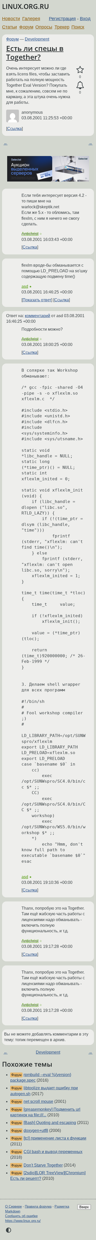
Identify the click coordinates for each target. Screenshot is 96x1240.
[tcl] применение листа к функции (55, 1138)
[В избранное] (80, 69)
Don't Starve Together (43, 1165)
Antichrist (30, 233)
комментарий (37, 316)
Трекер (62, 27)
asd (25, 286)
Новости (11, 18)
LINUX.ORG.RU (25, 6)
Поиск (77, 27)
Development (37, 39)
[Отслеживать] (80, 85)
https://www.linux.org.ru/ (23, 1221)
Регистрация (62, 18)
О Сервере (13, 1206)
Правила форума (38, 1206)
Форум (26, 27)
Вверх (84, 1207)
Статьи (9, 27)
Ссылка (14, 128)
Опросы (43, 27)
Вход (85, 18)
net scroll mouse (38, 1101)
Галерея (31, 18)
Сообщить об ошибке (21, 1216)
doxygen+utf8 (36, 1130)
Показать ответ (37, 300)
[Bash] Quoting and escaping (50, 1122)
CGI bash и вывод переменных (53, 1151)
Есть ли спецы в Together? (34, 52)
